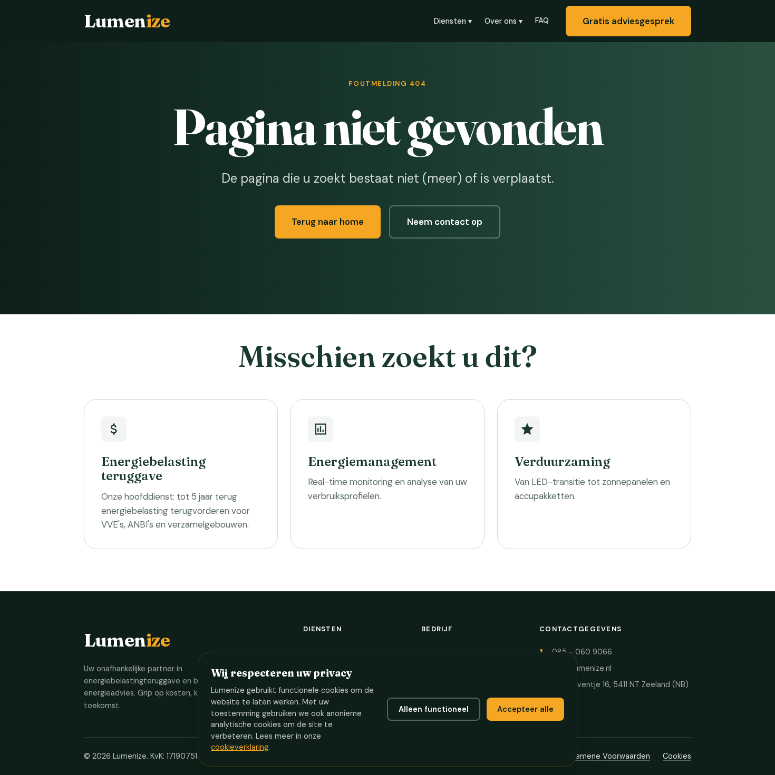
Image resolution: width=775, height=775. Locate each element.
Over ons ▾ (503, 21)
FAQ (542, 20)
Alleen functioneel (434, 709)
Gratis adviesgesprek (628, 21)
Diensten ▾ (453, 21)
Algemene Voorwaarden (607, 756)
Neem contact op (444, 221)
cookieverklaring (239, 747)
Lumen (127, 20)
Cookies (677, 756)
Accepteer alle (525, 709)
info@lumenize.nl (582, 668)
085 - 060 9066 (582, 652)
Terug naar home (328, 221)
